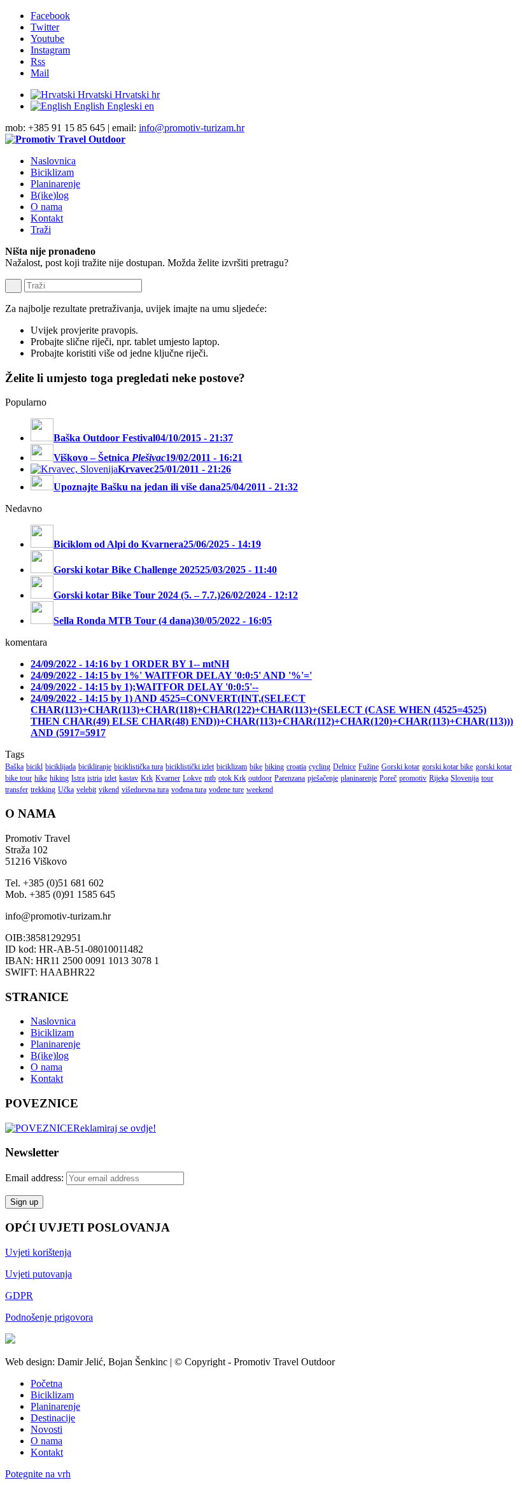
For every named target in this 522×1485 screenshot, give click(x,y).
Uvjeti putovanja (38, 1273)
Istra (78, 778)
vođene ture (226, 789)
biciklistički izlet (190, 766)
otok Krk (232, 778)
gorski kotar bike (447, 766)
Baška (14, 766)
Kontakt (47, 1078)
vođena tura (188, 789)
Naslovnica (53, 1021)
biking (274, 766)
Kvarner (167, 778)
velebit (86, 789)
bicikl (34, 766)
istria (94, 778)
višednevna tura (145, 789)
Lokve (192, 778)
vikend (109, 789)
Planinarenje (55, 1044)
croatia (296, 766)
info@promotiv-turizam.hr (191, 127)
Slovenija (465, 778)
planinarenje (359, 778)
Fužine (368, 766)
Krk (147, 778)
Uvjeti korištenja (38, 1252)
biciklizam (231, 766)
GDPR (19, 1295)
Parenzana (289, 778)
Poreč (388, 778)
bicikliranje (94, 766)
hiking (59, 778)
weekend (259, 789)
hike (40, 778)
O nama (46, 1067)
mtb (210, 778)
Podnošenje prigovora (49, 1317)
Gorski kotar (400, 766)
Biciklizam (52, 1032)
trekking (43, 789)
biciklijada (60, 766)
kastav (128, 778)
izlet (110, 778)
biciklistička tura (138, 766)
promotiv (413, 778)
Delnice (344, 766)
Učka (66, 789)
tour (487, 778)
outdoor (260, 778)
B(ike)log (50, 1055)
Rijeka (438, 778)
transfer (16, 789)
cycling (319, 766)
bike (256, 766)
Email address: (35, 1177)
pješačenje (322, 778)
